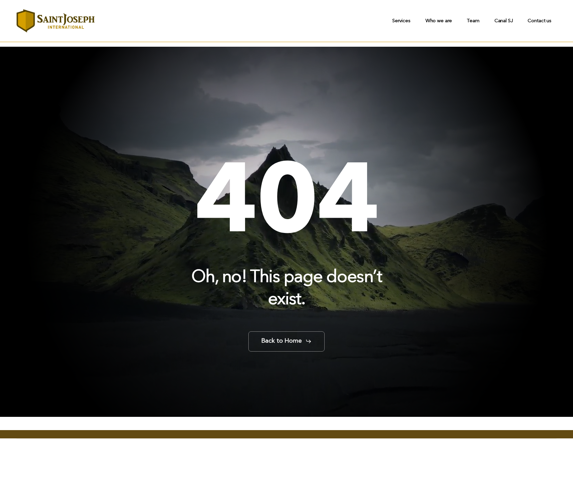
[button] (286, 341)
